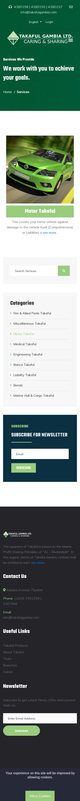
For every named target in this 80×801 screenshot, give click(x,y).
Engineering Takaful (27, 354)
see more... (50, 232)
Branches (10, 665)
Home (7, 92)
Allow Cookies (40, 796)
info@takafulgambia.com (39, 12)
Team (7, 659)
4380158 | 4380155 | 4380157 (38, 7)
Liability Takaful (24, 375)
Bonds (18, 385)
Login (49, 22)
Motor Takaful (40, 211)
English (34, 22)
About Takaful (13, 652)
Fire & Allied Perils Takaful (32, 313)
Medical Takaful (24, 344)
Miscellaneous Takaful (29, 323)
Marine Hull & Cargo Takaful (33, 395)
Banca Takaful (23, 365)
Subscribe (21, 731)
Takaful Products (15, 645)
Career (8, 672)
